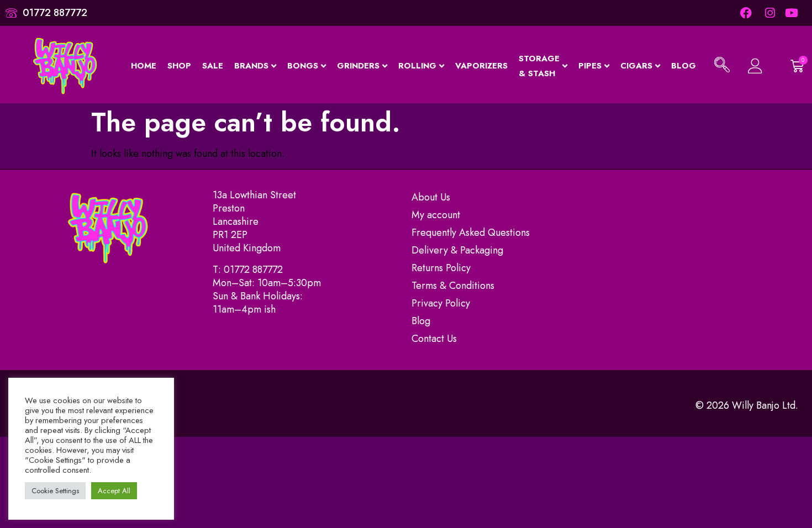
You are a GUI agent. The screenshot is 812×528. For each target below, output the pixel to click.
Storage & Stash (539, 66)
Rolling (417, 66)
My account (436, 215)
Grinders (358, 66)
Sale (212, 66)
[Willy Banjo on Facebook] (745, 13)
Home (143, 66)
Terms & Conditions (453, 285)
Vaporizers (481, 66)
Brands (251, 66)
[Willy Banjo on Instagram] (769, 13)
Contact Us (434, 338)
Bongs (302, 66)
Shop (179, 66)
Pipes (590, 66)
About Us (431, 197)
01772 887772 (253, 269)
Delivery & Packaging (457, 250)
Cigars (636, 66)
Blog (683, 66)
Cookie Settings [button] (55, 490)
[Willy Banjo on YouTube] (792, 13)
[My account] (754, 66)
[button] (722, 66)
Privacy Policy (441, 303)
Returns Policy (441, 268)
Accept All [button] (114, 490)
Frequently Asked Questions (471, 232)
